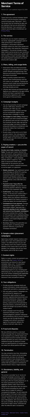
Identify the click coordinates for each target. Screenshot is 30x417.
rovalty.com (4, 414)
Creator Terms (16, 260)
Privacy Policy (5, 31)
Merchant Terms (14, 412)
